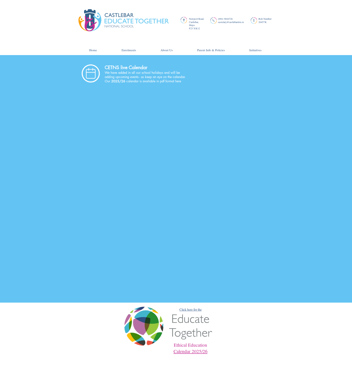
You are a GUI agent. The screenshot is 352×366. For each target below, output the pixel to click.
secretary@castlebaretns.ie (231, 22)
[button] (166, 48)
